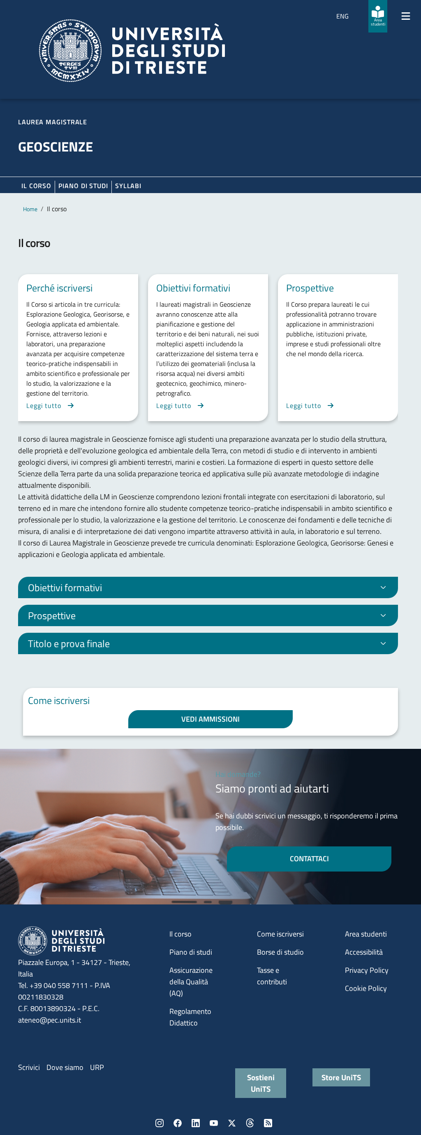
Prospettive (52, 615)
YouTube (214, 1123)
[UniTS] (132, 50)
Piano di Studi (83, 186)
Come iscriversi (280, 933)
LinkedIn (195, 1123)
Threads (250, 1123)
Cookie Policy (366, 988)
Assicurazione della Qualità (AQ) (191, 982)
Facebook (177, 1123)
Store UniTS (341, 1077)
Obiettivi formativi (65, 587)
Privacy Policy (367, 970)
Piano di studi (190, 952)
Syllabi (128, 186)
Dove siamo (64, 1067)
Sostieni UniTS (261, 1083)
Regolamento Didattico (190, 1017)
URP (97, 1067)
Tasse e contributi (272, 976)
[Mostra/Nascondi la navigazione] (405, 16)
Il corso (36, 186)
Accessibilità (364, 952)
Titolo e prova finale (69, 643)
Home (30, 209)
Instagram (159, 1123)
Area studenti (366, 933)
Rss (268, 1123)
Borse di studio (280, 952)
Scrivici (29, 1067)
